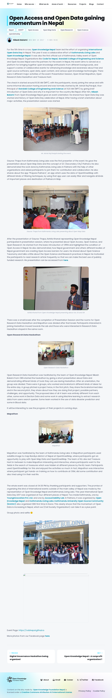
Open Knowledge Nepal (43, 49)
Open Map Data (49, 30)
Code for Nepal (50, 58)
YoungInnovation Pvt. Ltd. (20, 498)
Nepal (11, 30)
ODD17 (20, 30)
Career (70, 680)
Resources (72, 4)
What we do (44, 4)
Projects (82, 4)
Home (19, 4)
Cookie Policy (99, 691)
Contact (100, 4)
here (66, 260)
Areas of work (57, 4)
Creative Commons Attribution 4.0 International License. (47, 692)
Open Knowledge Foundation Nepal (49, 689)
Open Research (66, 30)
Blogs (91, 4)
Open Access (33, 30)
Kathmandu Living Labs (84, 52)
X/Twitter (84, 680)
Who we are (29, 4)
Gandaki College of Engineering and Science (81, 58)
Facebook (98, 680)
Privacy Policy (85, 691)
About (46, 680)
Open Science (82, 30)
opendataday (14, 34)
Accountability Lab (54, 498)
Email (57, 680)
